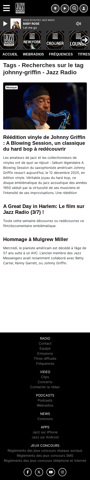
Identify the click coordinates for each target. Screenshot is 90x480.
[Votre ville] (55, 8)
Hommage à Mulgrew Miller (35, 239)
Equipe (45, 348)
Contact (45, 343)
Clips (45, 377)
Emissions (45, 353)
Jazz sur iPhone (45, 432)
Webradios (33, 54)
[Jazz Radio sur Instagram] (62, 472)
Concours (45, 419)
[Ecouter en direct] (65, 8)
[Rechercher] (74, 8)
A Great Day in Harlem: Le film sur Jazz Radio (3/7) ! (43, 209)
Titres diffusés (45, 358)
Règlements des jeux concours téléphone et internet (45, 460)
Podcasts (45, 400)
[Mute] (78, 24)
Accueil (10, 54)
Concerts (45, 382)
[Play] (5, 23)
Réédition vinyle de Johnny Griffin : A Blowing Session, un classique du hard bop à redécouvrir (44, 143)
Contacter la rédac (45, 387)
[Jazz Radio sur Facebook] (28, 472)
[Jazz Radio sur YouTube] (50, 472)
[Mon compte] (84, 8)
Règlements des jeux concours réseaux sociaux (45, 450)
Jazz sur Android (45, 437)
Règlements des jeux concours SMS (45, 455)
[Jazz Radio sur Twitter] (39, 472)
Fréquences (61, 54)
